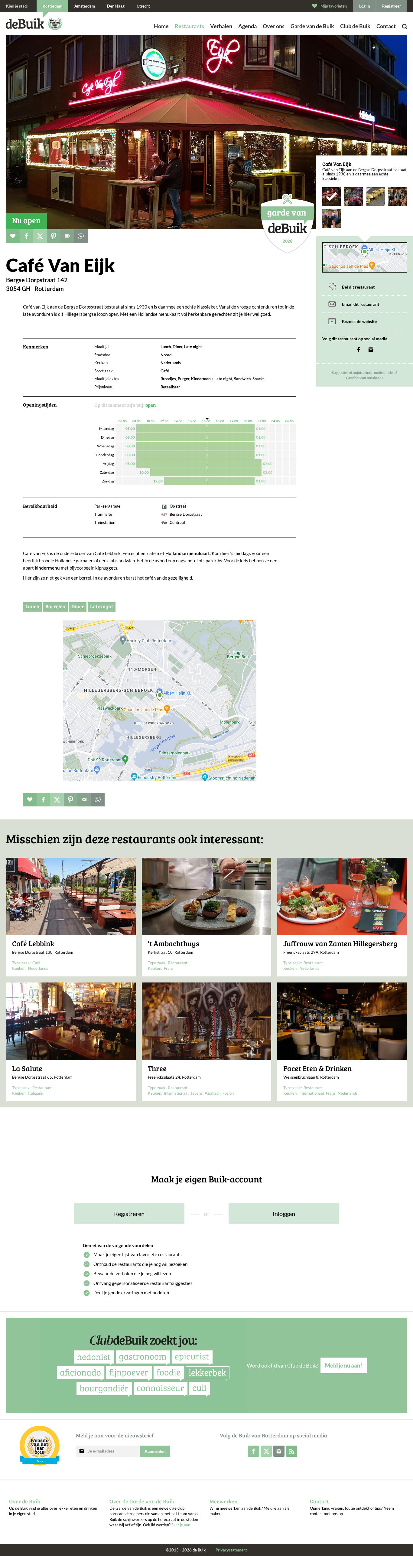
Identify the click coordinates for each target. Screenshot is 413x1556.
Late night (101, 606)
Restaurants (189, 26)
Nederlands (38, 968)
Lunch (32, 606)
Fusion (228, 1093)
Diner (77, 606)
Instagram (370, 349)
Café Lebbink (33, 943)
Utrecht (143, 6)
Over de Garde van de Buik (141, 1501)
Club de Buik (355, 26)
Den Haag (116, 6)
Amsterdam (84, 6)
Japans (196, 1093)
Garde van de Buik (312, 26)
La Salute (27, 1068)
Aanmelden (155, 1451)
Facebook (358, 349)
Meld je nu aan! (343, 1365)
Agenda (247, 26)
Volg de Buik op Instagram (279, 1451)
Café (36, 962)
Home (161, 26)
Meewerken (224, 1501)
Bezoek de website (359, 321)
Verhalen (221, 26)
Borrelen (55, 606)
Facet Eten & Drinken (317, 1068)
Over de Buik (24, 1501)
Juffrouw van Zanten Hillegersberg (340, 943)
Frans (169, 968)
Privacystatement (231, 1550)
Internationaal (176, 1093)
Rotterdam (52, 6)
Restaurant (177, 962)
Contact (386, 26)
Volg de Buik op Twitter (266, 1451)
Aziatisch (212, 1093)
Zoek (390, 34)
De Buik (25, 23)
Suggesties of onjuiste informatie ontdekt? (364, 375)
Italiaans (35, 1093)
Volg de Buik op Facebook (253, 1451)
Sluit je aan (180, 1524)
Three (157, 1068)
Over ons (274, 26)
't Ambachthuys (173, 943)
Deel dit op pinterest (53, 236)
